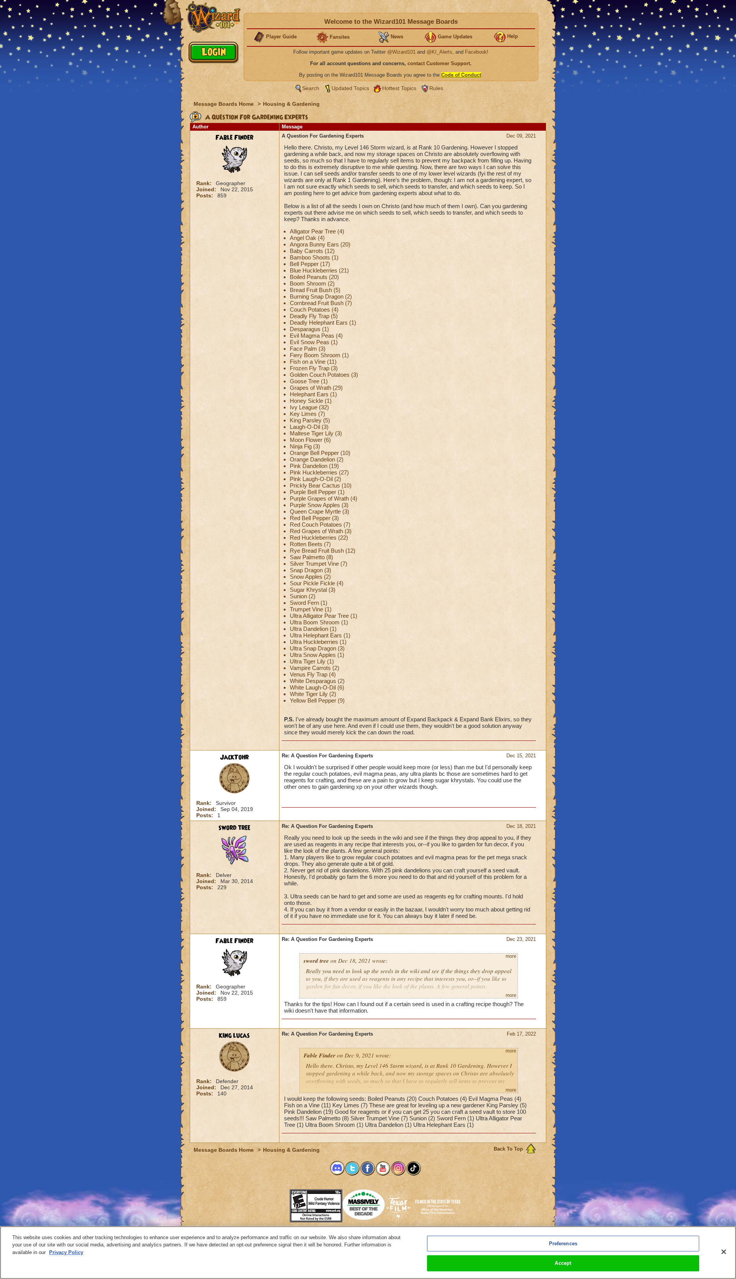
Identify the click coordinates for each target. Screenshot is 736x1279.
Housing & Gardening (291, 104)
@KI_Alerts (439, 52)
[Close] (723, 1251)
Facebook (476, 52)
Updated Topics (350, 88)
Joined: (207, 189)
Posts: (205, 195)
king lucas (234, 1035)
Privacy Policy (66, 1252)
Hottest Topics (399, 88)
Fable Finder (234, 137)
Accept (563, 1263)
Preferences (563, 1243)
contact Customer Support (438, 63)
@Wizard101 (401, 52)
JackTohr (234, 757)
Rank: (204, 183)
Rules (436, 88)
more (511, 956)
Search (310, 88)
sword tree (234, 827)
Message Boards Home (224, 104)
